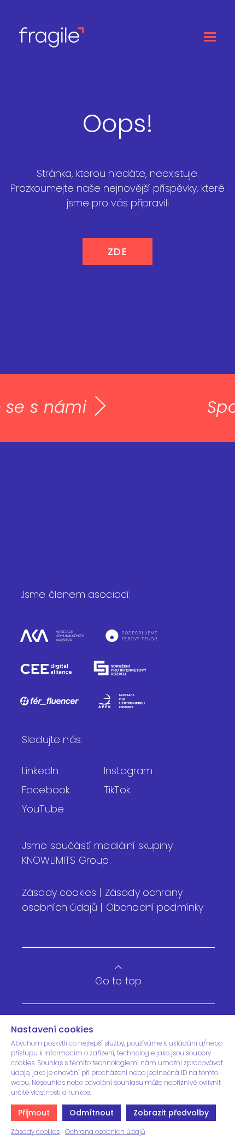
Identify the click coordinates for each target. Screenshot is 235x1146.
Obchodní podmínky (155, 907)
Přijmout (34, 1112)
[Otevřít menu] (210, 37)
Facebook (45, 790)
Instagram (128, 770)
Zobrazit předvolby (171, 1112)
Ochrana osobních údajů (105, 1131)
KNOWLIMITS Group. (66, 860)
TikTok (117, 790)
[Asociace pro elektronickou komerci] (130, 708)
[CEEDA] (55, 675)
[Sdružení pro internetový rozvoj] (129, 675)
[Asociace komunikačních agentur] (61, 642)
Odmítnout (91, 1112)
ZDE (118, 251)
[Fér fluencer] (59, 708)
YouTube (43, 809)
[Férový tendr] (139, 642)
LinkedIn (40, 770)
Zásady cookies (35, 1131)
